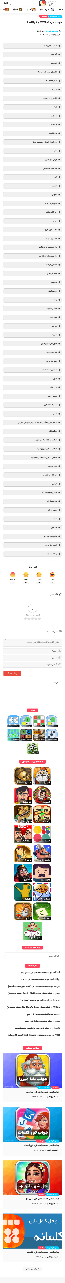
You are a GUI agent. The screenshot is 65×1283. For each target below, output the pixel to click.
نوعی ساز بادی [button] (51, 545)
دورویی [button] (53, 282)
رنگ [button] (55, 299)
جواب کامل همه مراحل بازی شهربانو (42, 1199)
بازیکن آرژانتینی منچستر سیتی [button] (44, 142)
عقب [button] (54, 413)
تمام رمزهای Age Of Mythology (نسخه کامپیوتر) (30, 993)
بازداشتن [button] (53, 133)
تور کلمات (41, 1141)
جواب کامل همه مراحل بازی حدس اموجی (32, 1028)
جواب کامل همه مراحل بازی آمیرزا (38, 1021)
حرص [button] (54, 221)
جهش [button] (54, 194)
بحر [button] (55, 150)
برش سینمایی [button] (51, 159)
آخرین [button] (54, 54)
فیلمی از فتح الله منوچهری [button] (46, 439)
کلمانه (42, 1248)
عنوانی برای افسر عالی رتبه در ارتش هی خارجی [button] (37, 422)
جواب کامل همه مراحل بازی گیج (40, 1014)
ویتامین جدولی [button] (50, 553)
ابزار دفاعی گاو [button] (50, 80)
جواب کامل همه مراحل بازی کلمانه (43, 1252)
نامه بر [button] (54, 527)
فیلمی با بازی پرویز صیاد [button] (47, 448)
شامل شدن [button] (52, 308)
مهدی (57, 1021)
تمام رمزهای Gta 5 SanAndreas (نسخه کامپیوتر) (28, 1007)
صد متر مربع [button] (51, 361)
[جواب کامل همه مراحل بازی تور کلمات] (32, 1124)
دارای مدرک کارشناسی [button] (48, 256)
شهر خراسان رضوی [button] (49, 343)
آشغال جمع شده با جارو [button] (46, 72)
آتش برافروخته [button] (50, 45)
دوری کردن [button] (52, 291)
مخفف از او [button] (52, 501)
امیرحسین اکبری (52, 1096)
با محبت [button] (53, 124)
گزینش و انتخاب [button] (50, 475)
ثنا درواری (56, 1028)
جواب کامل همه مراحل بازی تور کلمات (41, 1145)
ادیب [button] (54, 89)
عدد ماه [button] (53, 387)
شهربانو (41, 1194)
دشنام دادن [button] (52, 273)
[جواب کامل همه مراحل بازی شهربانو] (32, 1177)
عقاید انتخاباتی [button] (50, 404)
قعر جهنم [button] (52, 466)
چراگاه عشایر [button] (51, 212)
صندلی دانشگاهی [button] (49, 369)
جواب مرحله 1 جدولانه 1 (29, 1000)
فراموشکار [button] (52, 431)
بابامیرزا (55, 1088)
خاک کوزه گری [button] (51, 229)
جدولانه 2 (44, 16)
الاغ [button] (55, 107)
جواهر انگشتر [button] (51, 203)
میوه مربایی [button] (52, 510)
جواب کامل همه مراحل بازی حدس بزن (36, 972)
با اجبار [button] (54, 115)
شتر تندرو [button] (53, 317)
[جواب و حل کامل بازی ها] (48, 3)
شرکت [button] (54, 326)
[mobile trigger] (59, 3)
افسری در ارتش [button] (50, 98)
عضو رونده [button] (52, 396)
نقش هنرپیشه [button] (50, 536)
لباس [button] (54, 483)
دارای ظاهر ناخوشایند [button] (48, 247)
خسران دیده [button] (51, 238)
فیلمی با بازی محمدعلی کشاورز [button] (44, 457)
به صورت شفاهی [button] (50, 168)
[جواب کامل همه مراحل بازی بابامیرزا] (32, 1070)
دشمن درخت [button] (51, 264)
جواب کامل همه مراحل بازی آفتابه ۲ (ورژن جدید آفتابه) (30, 986)
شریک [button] (54, 334)
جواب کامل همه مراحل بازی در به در (35, 979)
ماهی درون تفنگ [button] (49, 492)
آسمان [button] (54, 63)
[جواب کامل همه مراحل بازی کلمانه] (32, 1231)
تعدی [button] (54, 186)
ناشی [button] (55, 518)
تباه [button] (55, 177)
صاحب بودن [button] (51, 352)
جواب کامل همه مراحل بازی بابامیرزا (42, 1092)
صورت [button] (54, 378)
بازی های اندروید (55, 16)
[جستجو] (12, 3)
